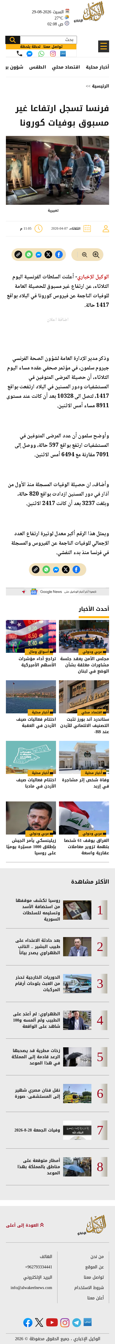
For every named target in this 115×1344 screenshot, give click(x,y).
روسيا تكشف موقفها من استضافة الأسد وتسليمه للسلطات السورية (38, 909)
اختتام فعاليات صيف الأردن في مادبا (36, 783)
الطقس (37, 67)
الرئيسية (100, 86)
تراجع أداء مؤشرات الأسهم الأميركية (37, 662)
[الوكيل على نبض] (87, 1322)
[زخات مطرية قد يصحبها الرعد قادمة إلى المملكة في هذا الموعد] (77, 1057)
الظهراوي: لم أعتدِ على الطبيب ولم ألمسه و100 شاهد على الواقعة (36, 1020)
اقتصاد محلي (66, 67)
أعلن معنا (95, 1298)
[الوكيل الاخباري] (92, 1225)
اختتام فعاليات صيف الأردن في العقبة (36, 723)
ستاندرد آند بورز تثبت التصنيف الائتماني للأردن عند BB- (84, 725)
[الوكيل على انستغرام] (65, 1322)
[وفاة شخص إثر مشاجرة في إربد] (84, 757)
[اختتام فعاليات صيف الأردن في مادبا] (31, 757)
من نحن (97, 1257)
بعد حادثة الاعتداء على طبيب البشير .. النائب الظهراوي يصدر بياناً (37, 946)
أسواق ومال (39, 652)
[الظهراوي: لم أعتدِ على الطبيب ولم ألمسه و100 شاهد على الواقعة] (77, 1020)
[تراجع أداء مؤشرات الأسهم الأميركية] (31, 636)
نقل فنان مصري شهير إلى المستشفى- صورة (37, 1093)
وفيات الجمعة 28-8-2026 (37, 1130)
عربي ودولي (92, 652)
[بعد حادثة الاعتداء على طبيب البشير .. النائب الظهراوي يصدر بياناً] (77, 946)
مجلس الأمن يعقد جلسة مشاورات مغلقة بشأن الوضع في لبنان (84, 665)
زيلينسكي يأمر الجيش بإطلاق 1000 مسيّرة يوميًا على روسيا (31, 846)
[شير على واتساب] (29, 255)
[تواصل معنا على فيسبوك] (29, 54)
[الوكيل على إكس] (39, 1322)
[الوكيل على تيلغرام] (76, 1322)
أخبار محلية (97, 67)
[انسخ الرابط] (18, 255)
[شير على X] (48, 255)
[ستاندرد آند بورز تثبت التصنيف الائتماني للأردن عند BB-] (84, 696)
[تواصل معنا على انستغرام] (53, 53)
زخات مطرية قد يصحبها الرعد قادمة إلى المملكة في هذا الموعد (36, 1057)
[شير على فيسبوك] (59, 255)
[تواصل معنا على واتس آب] (41, 54)
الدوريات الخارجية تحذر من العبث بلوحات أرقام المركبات (37, 983)
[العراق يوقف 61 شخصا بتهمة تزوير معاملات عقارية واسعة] (84, 818)
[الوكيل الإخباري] (90, 15)
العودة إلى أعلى (23, 1225)
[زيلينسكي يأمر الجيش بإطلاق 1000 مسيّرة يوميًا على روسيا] (31, 818)
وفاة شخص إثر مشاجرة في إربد (85, 783)
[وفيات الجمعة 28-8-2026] (77, 1130)
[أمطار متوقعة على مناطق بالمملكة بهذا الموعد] (77, 1166)
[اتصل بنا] (19, 53)
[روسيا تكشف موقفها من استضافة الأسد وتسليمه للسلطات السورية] (77, 910)
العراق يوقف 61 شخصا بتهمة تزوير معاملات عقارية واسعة (86, 846)
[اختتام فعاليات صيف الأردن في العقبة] (31, 696)
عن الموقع (94, 1267)
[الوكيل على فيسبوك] (27, 1322)
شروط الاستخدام (89, 1288)
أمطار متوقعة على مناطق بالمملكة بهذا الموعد (38, 1167)
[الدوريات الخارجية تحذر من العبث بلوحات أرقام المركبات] (77, 983)
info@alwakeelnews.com (31, 1288)
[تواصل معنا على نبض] (63, 53)
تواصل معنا (94, 1277)
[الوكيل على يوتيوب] (52, 1322)
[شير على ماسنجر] (39, 255)
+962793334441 (38, 1267)
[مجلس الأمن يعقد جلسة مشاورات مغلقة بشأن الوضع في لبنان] (84, 636)
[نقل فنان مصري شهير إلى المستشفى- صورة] (77, 1093)
